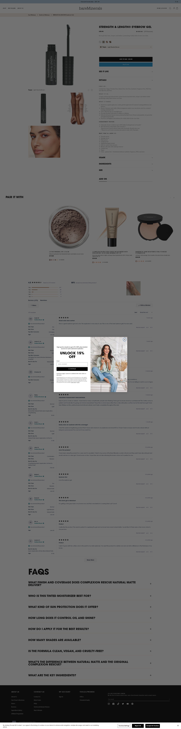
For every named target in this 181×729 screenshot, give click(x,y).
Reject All (138, 725)
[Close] (178, 725)
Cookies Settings (124, 725)
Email (58, 361)
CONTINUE (72, 369)
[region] (90, 725)
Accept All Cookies (152, 725)
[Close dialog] (124, 339)
